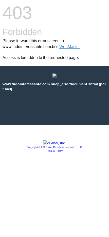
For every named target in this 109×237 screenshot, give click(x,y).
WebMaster (69, 47)
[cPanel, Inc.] (54, 143)
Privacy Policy (55, 150)
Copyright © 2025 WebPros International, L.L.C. (55, 147)
